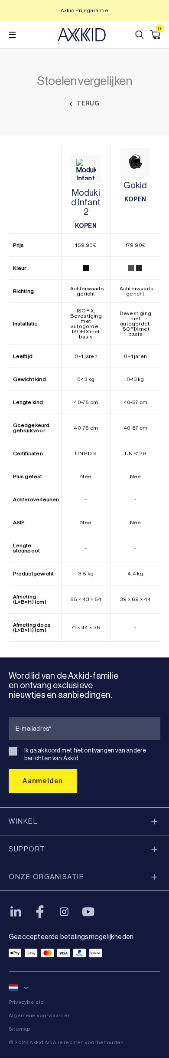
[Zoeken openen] (139, 35)
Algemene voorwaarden (40, 1015)
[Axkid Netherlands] (81, 35)
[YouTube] (88, 912)
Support (27, 849)
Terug (88, 103)
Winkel (23, 821)
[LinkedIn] (16, 912)
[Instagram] (64, 912)
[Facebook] (40, 912)
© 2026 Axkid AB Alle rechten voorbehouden (66, 1042)
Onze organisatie (46, 877)
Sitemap (19, 1029)
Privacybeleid (26, 1002)
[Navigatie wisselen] (12, 34)
